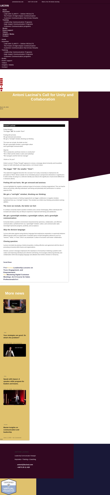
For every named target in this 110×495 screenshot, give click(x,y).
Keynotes (6, 11)
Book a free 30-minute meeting (50, 1)
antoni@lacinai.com (17, 1)
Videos (4, 63)
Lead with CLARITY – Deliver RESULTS (19, 14)
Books (4, 58)
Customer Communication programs (17, 26)
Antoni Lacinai (22, 452)
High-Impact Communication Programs (18, 24)
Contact (5, 36)
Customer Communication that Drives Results (21, 18)
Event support (7, 60)
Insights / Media (8, 65)
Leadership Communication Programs (18, 22)
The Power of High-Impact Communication (20, 16)
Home (4, 39)
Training (6, 20)
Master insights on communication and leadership (11, 429)
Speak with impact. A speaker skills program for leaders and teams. (13, 381)
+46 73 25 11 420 (32, 1)
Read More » (7, 340)
